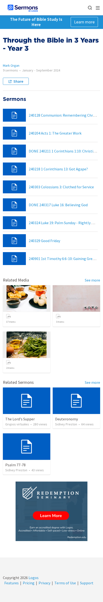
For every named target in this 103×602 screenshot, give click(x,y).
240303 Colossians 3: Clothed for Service (61, 186)
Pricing (28, 582)
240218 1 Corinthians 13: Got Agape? (58, 169)
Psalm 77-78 (15, 464)
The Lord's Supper (20, 419)
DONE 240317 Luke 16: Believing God (58, 204)
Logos (33, 577)
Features (11, 582)
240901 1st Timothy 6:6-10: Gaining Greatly (64, 258)
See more (92, 280)
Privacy (44, 582)
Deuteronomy (66, 419)
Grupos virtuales (17, 424)
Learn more (84, 22)
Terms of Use (65, 582)
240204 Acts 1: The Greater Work (55, 133)
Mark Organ (11, 65)
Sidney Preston (66, 424)
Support (86, 582)
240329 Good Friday (44, 240)
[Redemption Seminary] (51, 511)
